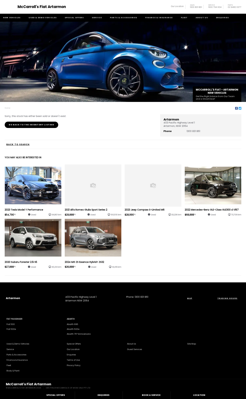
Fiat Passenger (14, 318)
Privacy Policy (73, 365)
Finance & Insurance (159, 17)
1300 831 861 (196, 7)
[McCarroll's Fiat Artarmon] (10, 7)
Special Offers (74, 17)
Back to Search (18, 144)
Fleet (184, 17)
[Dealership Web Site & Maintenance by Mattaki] (233, 386)
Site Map (191, 343)
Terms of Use (73, 360)
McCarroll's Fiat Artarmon (42, 7)
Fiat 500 (11, 324)
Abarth (71, 318)
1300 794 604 (215, 7)
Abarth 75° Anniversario (79, 333)
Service (97, 17)
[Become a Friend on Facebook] (132, 285)
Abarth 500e (73, 329)
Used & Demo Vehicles (43, 17)
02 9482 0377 (234, 7)
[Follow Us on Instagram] (113, 285)
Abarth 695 (72, 324)
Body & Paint (13, 370)
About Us (202, 17)
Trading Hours (227, 298)
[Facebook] (236, 108)
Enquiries (222, 17)
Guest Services (134, 349)
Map (189, 298)
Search (238, 18)
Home (7, 108)
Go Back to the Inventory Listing (31, 124)
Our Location (177, 6)
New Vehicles (12, 17)
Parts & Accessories (123, 17)
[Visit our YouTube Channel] (123, 285)
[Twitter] (240, 108)
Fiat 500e (11, 329)
